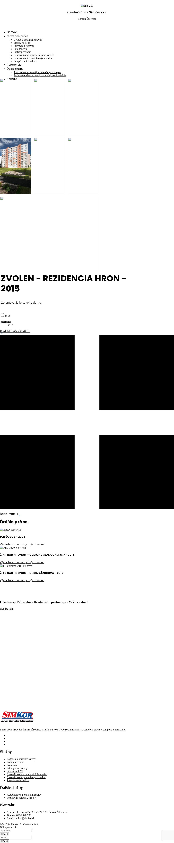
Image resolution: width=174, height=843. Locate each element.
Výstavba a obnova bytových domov (22, 544)
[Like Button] (2, 313)
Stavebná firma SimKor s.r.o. (87, 12)
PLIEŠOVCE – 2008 (12, 537)
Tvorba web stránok (29, 824)
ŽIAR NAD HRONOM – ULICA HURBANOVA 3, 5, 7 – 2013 (37, 555)
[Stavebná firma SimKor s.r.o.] (87, 5)
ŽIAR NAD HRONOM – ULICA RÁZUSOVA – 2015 (31, 573)
